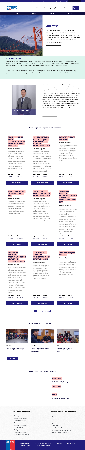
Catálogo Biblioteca (19, 430)
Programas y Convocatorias (55, 8)
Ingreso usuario (75, 1)
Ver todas (12, 358)
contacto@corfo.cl (72, 443)
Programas (34, 13)
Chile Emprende (18, 416)
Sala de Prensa (67, 8)
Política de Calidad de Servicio (21, 434)
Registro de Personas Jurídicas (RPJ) (60, 432)
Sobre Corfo (44, 8)
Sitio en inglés (36, 1)
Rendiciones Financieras (20, 420)
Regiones (75, 8)
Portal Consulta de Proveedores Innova (61, 428)
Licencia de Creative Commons (43, 445)
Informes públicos (18, 427)
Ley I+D (54, 423)
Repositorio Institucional (20, 432)
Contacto (70, 13)
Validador (54, 421)
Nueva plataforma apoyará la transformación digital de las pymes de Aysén (67, 349)
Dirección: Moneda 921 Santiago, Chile (43, 443)
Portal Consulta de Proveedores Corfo (61, 430)
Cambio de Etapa (56, 425)
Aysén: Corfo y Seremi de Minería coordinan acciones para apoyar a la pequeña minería (40, 349)
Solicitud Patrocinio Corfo (20, 418)
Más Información (17, 183)
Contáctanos (47, 1)
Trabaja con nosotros (19, 423)
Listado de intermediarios (20, 425)
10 (42, 311)
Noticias (52, 13)
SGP (53, 416)
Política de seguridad (25, 445)
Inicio (37, 8)
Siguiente (47, 311)
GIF (52, 418)
